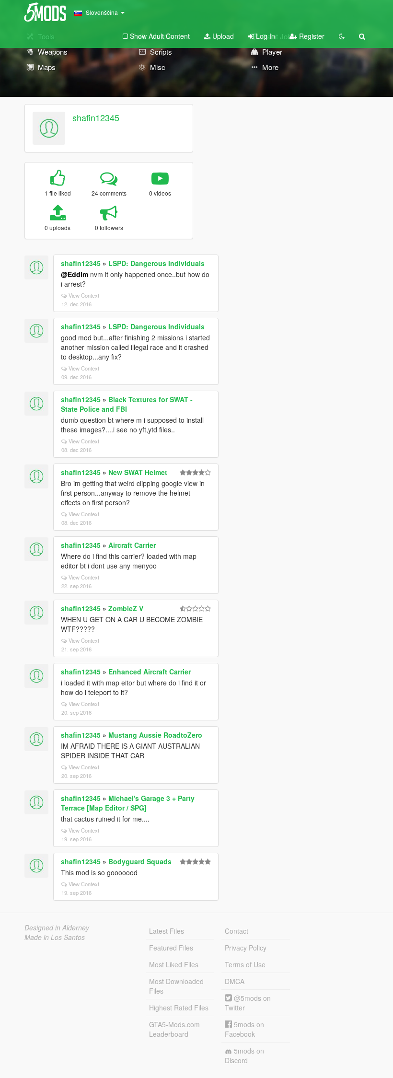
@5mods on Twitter (248, 1002)
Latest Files (166, 931)
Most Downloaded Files (176, 986)
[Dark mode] (342, 36)
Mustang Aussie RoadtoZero (155, 735)
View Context (84, 295)
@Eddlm (74, 274)
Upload (222, 36)
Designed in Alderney (56, 927)
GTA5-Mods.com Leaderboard (174, 1029)
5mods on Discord (244, 1055)
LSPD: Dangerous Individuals (156, 263)
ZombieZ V (125, 608)
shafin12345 (95, 117)
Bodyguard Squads (140, 861)
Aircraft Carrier (132, 545)
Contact (236, 931)
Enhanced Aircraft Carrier (149, 671)
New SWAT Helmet (137, 472)
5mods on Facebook (244, 1029)
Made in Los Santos (54, 937)
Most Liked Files (173, 964)
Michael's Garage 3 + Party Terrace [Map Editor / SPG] (128, 802)
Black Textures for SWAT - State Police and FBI (127, 404)
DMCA (234, 981)
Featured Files (171, 947)
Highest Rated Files (178, 1007)
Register (310, 36)
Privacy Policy (245, 947)
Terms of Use (245, 964)
